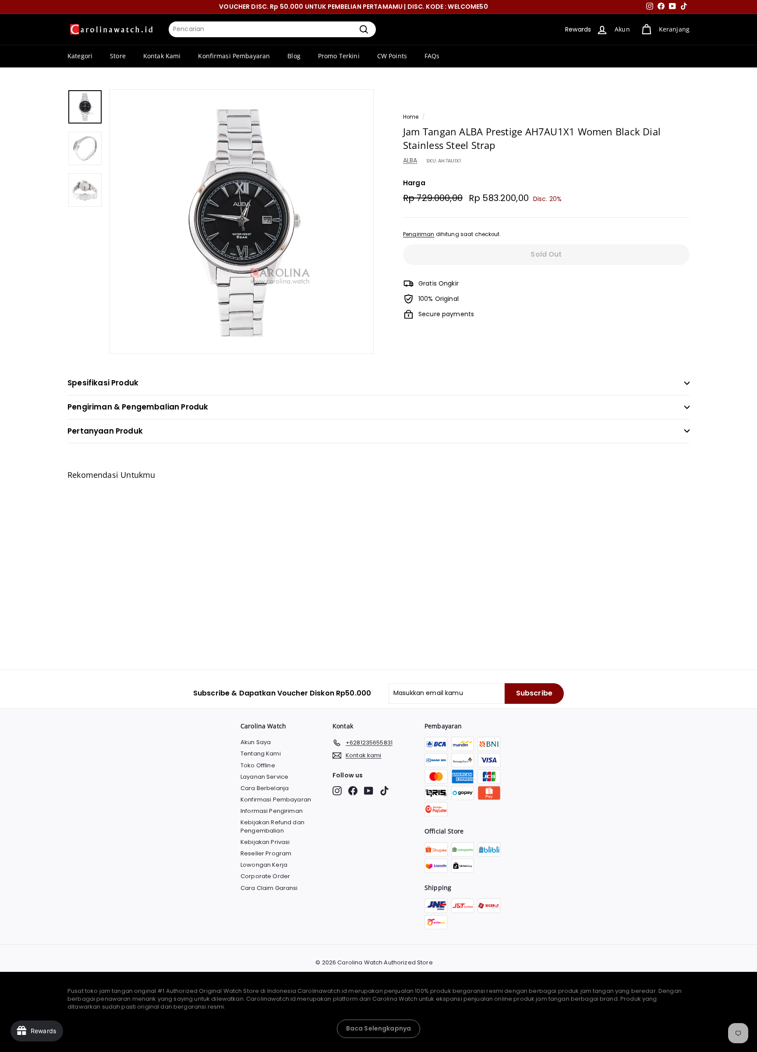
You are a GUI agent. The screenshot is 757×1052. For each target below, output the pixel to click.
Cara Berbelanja (265, 788)
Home (411, 116)
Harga (414, 182)
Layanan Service (264, 777)
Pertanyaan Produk (105, 431)
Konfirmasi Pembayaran (234, 56)
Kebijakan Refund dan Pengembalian (272, 826)
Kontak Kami (162, 56)
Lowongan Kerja (264, 865)
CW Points (392, 56)
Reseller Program (266, 853)
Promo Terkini (339, 56)
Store (118, 56)
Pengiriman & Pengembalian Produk (137, 407)
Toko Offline (258, 765)
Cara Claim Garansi (269, 888)
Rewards (578, 29)
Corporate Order (265, 876)
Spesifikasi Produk (102, 383)
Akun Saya (256, 742)
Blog (294, 56)
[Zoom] (241, 221)
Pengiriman (418, 234)
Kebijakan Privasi (265, 842)
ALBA (410, 160)
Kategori (79, 56)
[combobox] (272, 29)
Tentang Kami (261, 753)
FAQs (432, 56)
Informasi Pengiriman (272, 811)
